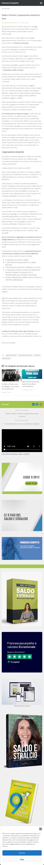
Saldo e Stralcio (6, 358)
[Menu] (41, 3)
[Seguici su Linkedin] (33, 404)
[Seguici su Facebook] (37, 404)
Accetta (22, 853)
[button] (40, 829)
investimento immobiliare (25, 355)
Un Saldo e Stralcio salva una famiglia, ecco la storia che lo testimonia (10, 386)
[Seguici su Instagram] (40, 404)
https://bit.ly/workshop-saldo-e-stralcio (15, 454)
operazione (37, 355)
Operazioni (6, 9)
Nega (22, 859)
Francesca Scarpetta (10, 2)
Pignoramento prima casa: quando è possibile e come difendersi (30, 383)
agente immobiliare (11, 355)
